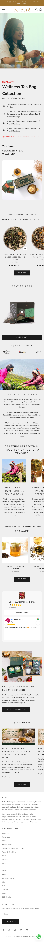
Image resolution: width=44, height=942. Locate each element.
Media (4, 856)
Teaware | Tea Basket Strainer (15, 567)
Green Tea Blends (16, 219)
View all (22, 273)
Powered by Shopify (29, 936)
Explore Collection (16, 709)
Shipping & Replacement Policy (13, 848)
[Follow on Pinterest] (21, 930)
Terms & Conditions (9, 852)
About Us (5, 833)
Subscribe (11, 921)
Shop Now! (21, 337)
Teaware (5, 890)
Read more (6, 777)
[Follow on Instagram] (15, 930)
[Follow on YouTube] (27, 930)
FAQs (4, 841)
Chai (3, 882)
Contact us (6, 837)
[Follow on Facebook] (3, 930)
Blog (4, 893)
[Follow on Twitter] (9, 930)
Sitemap (5, 859)
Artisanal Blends (8, 878)
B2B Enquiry (6, 897)
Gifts (4, 886)
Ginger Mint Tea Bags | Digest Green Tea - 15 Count (15, 257)
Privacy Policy (7, 844)
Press (4, 863)
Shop (4, 875)
